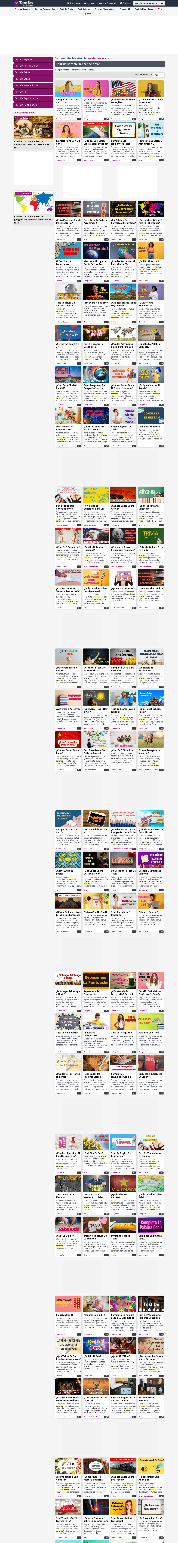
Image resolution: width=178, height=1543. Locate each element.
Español (22, 9)
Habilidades (143, 9)
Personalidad (45, 9)
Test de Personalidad (26, 65)
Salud (84, 9)
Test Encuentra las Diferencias (151, 769)
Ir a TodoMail (109, 3)
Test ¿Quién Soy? (117, 608)
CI (125, 9)
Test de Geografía (23, 193)
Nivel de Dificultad (143, 74)
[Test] (23, 3)
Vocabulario (61, 119)
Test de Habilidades (25, 104)
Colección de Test (23, 112)
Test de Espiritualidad (26, 98)
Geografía (143, 239)
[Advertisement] (89, 35)
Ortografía (88, 119)
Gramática (60, 728)
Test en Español (23, 59)
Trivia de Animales (91, 566)
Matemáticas (105, 9)
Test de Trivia (22, 72)
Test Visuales (61, 1537)
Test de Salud (22, 78)
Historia (87, 1093)
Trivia (66, 9)
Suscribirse (75, 3)
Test (56, 58)
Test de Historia (22, 118)
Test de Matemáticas (26, 85)
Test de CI (20, 91)
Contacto (127, 3)
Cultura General (62, 322)
